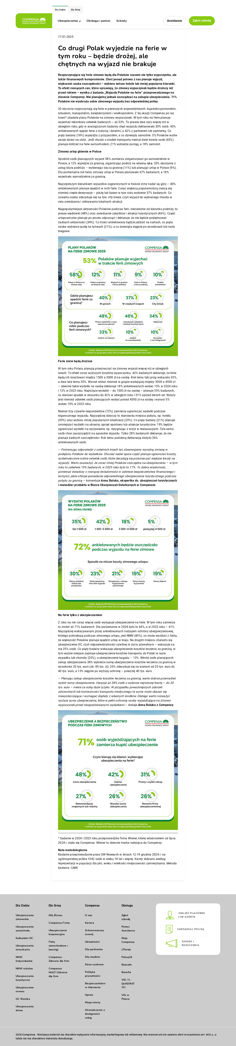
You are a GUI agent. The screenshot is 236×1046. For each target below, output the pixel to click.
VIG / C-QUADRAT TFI (128, 983)
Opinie (89, 995)
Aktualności (92, 942)
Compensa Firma (59, 923)
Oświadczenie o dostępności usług (95, 1013)
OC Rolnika (23, 999)
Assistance (174, 20)
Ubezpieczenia (68, 21)
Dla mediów (92, 957)
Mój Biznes (56, 915)
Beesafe (127, 964)
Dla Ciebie (60, 9)
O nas (88, 915)
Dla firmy (75, 9)
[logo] (34, 21)
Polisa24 (127, 957)
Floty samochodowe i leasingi (58, 945)
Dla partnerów (94, 949)
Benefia (126, 972)
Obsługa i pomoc (98, 21)
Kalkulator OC (24, 938)
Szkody (121, 21)
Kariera (89, 923)
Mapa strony (92, 1002)
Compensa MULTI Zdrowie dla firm (58, 972)
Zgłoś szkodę (202, 20)
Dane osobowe (94, 964)
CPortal (126, 949)
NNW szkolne (24, 968)
